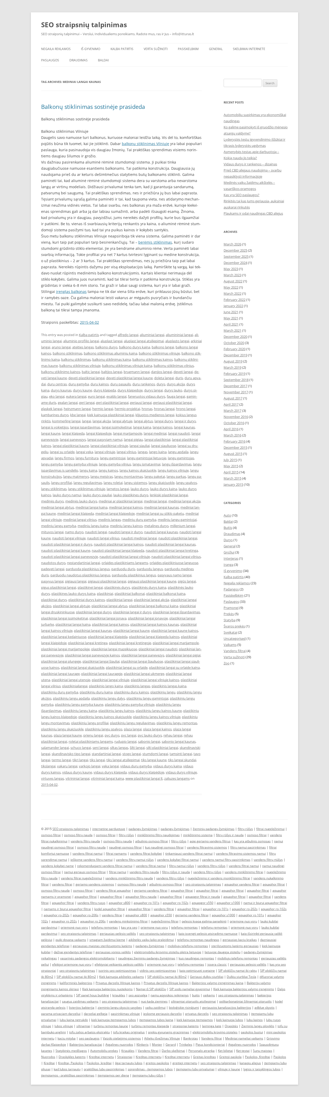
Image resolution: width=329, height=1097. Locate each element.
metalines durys (156, 525)
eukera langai (76, 396)
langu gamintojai (112, 458)
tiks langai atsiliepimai (123, 760)
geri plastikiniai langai (112, 402)
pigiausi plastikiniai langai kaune (152, 581)
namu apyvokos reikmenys (170, 995)
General (216, 49)
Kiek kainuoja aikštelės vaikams (121, 977)
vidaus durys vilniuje (181, 772)
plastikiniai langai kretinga (87, 643)
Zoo (227, 663)
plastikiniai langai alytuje (71, 606)
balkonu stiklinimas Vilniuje (145, 143)
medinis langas (109, 519)
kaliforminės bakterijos (76, 983)
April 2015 (231, 472)
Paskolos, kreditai (99, 1063)
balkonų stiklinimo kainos (60, 371)
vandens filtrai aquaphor (113, 890)
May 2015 (231, 466)
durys (161, 384)
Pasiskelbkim (188, 49)
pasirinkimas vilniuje (125, 1014)
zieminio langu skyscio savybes (120, 1007)
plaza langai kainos (157, 729)
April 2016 (231, 429)
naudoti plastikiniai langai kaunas (170, 544)
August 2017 (233, 398)
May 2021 (231, 318)
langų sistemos (135, 482)
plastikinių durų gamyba (59, 692)
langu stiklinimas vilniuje (86, 489)
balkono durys (106, 347)
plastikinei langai (90, 587)
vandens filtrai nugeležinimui (81, 878)
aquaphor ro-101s (146, 903)
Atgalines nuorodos (119, 1044)
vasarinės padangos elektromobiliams (87, 958)
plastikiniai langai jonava (107, 618)
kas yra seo (129, 927)
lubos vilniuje (63, 1026)
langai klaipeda (73, 433)
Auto (227, 515)
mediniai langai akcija (184, 501)
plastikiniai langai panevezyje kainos (92, 655)
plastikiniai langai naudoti (158, 649)
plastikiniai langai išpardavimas (176, 612)
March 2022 (232, 293)
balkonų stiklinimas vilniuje (79, 365)
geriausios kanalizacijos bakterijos (226, 1007)
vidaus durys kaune (77, 772)
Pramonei (231, 607)
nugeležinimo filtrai (164, 921)
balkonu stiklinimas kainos (152, 359)
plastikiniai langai (119, 599)
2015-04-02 (89, 322)
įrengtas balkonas (71, 291)
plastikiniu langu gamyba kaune (79, 704)
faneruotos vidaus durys (146, 396)
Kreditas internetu (148, 1057)
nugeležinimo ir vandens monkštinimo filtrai (219, 878)
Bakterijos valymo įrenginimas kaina (217, 983)
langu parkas (176, 476)
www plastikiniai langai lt (144, 778)
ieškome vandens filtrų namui (91, 859)
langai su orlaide (62, 452)
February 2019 (234, 373)
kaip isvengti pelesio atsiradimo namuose (207, 933)
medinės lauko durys (81, 501)
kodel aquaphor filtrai (109, 909)
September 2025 (236, 256)
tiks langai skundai (182, 760)
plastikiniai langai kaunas (93, 630)
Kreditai (49, 1063)
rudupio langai (125, 741)
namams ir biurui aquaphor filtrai (67, 909)
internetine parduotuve (108, 829)
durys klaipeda (105, 390)
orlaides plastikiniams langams (125, 562)
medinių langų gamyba (58, 525)
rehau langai (172, 735)
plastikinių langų (162, 692)
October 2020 (234, 342)
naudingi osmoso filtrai (125, 847)
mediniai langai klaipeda (75, 513)
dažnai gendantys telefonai (73, 952)
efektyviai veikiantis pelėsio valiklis (119, 964)
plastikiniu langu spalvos (103, 729)
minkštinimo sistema (198, 835)
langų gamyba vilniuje (80, 464)
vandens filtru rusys (91, 903)
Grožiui (229, 552)
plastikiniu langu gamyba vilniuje (129, 704)
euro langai (96, 396)
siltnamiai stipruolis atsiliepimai (193, 1001)
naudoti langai (96, 532)
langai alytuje (122, 421)
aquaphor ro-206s (85, 915)
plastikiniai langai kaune (131, 630)
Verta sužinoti (156, 49)
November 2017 (236, 392)
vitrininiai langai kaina (107, 778)
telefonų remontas (104, 927)
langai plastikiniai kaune (71, 445)
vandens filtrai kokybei (146, 853)
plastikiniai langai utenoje (71, 680)
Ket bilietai (225, 1050)
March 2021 (232, 330)
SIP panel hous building (92, 995)
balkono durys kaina (134, 347)
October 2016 (234, 423)
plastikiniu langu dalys (108, 698)
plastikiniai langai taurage (60, 673)
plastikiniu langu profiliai (89, 723)
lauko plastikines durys (130, 495)
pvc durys (112, 735)
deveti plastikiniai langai (86, 378)
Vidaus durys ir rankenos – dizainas (250, 164)
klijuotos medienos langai (154, 415)
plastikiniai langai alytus (109, 606)
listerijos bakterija (81, 1007)
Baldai (103, 60)
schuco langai (80, 747)
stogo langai (131, 753)
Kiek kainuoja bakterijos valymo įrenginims (243, 989)
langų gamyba (52, 464)
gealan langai (68, 402)
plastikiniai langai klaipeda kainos (154, 636)
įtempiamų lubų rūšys (147, 1075)
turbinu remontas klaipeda (150, 1026)
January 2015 (233, 484)
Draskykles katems (72, 1057)
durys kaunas (61, 390)
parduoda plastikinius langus (88, 569)
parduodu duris (123, 569)
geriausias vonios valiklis (113, 952)
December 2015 (235, 447)
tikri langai (80, 760)
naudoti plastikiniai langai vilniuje (124, 556)
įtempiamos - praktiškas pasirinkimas (67, 1075)
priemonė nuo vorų (74, 927)
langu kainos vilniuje (173, 470)
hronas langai (164, 408)
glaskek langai (51, 408)
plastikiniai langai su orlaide (127, 667)
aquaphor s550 (161, 915)
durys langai (153, 390)
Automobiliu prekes (104, 1050)
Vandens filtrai (235, 650)
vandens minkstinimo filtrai (128, 921)
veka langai (110, 766)
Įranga (228, 564)
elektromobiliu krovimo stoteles (215, 1032)
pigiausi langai (75, 581)
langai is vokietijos (55, 427)
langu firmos (64, 458)
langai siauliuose (163, 445)
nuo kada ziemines (154, 1001)
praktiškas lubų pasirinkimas (104, 1069)
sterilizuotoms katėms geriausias (235, 946)
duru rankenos (143, 384)
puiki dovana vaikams (71, 940)
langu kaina (88, 470)
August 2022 (233, 281)
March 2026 (232, 244)
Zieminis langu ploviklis (257, 1026)
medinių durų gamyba (139, 519)
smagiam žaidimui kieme (107, 940)
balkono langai (163, 347)
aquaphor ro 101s (251, 915)
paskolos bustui (252, 1032)
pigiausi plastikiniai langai (107, 581)
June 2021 (231, 312)
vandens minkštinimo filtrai (244, 872)
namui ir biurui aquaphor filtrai (265, 903)
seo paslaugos (89, 1038)
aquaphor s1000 (228, 903)
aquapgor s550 (202, 903)
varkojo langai (89, 766)
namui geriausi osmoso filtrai (85, 872)
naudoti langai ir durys (125, 532)
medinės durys (52, 501)
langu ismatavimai (146, 464)
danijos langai (161, 371)
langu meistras (101, 476)
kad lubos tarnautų (67, 1069)
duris (179, 378)
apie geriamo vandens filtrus (210, 841)
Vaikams (230, 644)
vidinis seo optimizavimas (158, 970)
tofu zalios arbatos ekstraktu (89, 1032)
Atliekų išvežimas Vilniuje (162, 1038)
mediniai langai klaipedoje (115, 513)
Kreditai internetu (101, 1057)
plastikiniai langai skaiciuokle (82, 667)
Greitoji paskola (230, 1057)
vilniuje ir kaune (229, 1069)
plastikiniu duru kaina (96, 692)
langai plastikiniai (157, 439)
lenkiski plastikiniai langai (169, 495)
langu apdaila (178, 452)
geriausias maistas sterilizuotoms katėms (102, 946)
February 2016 (234, 441)
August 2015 (233, 453)
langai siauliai (140, 445)
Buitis (228, 527)
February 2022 (234, 299)
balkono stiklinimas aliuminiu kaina (110, 353)
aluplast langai (111, 341)
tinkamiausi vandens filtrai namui (189, 853)
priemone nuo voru (243, 921)
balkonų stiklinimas (76, 359)
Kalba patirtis (122, 49)
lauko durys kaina (163, 489)
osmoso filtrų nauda (78, 835)
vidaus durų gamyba (136, 766)
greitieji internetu (184, 1063)
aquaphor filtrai (274, 884)
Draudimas (78, 60)
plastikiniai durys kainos (86, 599)
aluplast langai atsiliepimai (144, 341)
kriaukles (118, 995)
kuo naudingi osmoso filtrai (164, 847)
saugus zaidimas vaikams (80, 1001)
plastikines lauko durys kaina (73, 593)
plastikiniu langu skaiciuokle (62, 729)
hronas (147, 408)
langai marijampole (127, 433)
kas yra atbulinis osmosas (252, 841)
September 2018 (236, 379)
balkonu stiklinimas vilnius (174, 365)
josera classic (217, 964)
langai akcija (102, 421)
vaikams (209, 995)
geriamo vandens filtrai (150, 890)
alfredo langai (128, 334)
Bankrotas (190, 1038)
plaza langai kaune (68, 735)
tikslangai (48, 766)
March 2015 (232, 478)
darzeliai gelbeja (95, 1014)
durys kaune (82, 390)
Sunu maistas (262, 1050)
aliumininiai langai (179, 334)
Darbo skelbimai (173, 1050)
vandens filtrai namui (87, 853)
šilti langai (137, 747)
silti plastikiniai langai (162, 747)
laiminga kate (211, 1026)
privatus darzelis (197, 1014)
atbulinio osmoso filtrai (151, 841)
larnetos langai (118, 489)
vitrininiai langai (77, 778)
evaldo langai (116, 396)
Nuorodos (48, 1057)
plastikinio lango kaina (106, 686)
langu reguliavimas (88, 482)
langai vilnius (126, 452)
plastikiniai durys (54, 599)
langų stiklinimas (54, 489)
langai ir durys (185, 421)
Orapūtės (231, 1026)
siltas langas (119, 747)
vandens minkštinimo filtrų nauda (129, 878)
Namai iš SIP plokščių (151, 989)
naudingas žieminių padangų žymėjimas (146, 958)
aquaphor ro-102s (175, 903)
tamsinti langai (181, 753)
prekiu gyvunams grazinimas (168, 1032)
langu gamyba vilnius (115, 464)
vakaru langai (67, 766)
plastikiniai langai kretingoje (130, 643)
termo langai (61, 760)
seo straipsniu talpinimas (203, 884)
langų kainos (108, 470)
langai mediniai (155, 433)
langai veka (84, 452)
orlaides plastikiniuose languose (174, 562)
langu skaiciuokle (162, 482)
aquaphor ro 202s (64, 921)
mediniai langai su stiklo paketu (160, 513)
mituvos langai (52, 532)
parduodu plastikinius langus (134, 575)
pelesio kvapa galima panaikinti (204, 921)
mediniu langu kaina (93, 525)
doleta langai (164, 378)
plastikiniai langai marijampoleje (65, 649)
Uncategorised (235, 638)
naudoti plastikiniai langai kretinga (172, 550)
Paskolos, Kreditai (257, 1057)
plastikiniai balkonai (130, 593)
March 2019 (232, 367)
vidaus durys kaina (167, 766)
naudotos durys (53, 562)
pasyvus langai (52, 581)
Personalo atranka (201, 1050)
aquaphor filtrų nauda (141, 896)
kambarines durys (55, 415)
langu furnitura (87, 458)
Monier (157, 1044)
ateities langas (83, 347)
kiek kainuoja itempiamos (195, 1020)
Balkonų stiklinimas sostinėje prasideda (93, 106)
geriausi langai (141, 402)
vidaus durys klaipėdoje (146, 772)
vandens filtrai (62, 884)
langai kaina (142, 427)
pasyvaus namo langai (174, 575)
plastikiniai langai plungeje (61, 661)
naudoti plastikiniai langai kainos (118, 544)
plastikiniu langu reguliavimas (132, 723)
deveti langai (183, 371)
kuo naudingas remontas (196, 958)
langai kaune (50, 433)
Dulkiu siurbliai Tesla (241, 977)
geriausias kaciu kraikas (240, 940)
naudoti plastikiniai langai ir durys (66, 544)
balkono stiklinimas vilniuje (159, 353)
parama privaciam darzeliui (60, 1014)
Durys (228, 540)
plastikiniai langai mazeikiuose (114, 649)
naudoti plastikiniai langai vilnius (176, 556)
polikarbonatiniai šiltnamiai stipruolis (245, 1001)
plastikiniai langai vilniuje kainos (155, 680)
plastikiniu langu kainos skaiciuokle (105, 716)
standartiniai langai (106, 753)
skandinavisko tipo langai (71, 753)
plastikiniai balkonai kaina (165, 593)
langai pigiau (133, 439)
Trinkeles (185, 1044)
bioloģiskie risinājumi (184, 1007)
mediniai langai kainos (126, 507)
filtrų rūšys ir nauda (230, 835)
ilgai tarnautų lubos (128, 1063)
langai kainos (162, 427)
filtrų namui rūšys (181, 866)
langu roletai (113, 482)
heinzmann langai (77, 408)
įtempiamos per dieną (113, 1075)
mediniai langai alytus (57, 507)
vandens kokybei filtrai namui (178, 859)
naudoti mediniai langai (139, 538)
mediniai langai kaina (91, 507)
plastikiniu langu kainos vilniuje (156, 716)
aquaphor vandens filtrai (241, 884)
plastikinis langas (137, 686)
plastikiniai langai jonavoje (148, 618)
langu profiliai (61, 482)
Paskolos (279, 1057)
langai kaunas (184, 427)
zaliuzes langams (177, 778)
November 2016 (236, 416)
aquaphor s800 (119, 903)
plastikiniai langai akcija (151, 599)
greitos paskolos (157, 1063)
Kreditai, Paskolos (70, 1063)
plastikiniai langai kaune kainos (174, 630)
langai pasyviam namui (104, 439)
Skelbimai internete (249, 49)
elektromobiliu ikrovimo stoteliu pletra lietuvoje (167, 952)
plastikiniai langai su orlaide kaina (174, 667)
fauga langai (176, 396)
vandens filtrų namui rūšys (135, 859)
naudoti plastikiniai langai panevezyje (69, 556)
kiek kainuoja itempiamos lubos (113, 1020)
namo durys (74, 532)
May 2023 (231, 268)
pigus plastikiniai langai (58, 587)
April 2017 (231, 404)
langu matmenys (76, 476)
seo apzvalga (138, 995)
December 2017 (235, 386)
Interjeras (231, 558)
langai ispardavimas (85, 427)
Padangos (231, 589)
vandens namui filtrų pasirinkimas (226, 859)
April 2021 (231, 324)
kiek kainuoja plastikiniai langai (110, 415)
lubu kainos (254, 1020)
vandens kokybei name (57, 866)
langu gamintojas (181, 458)
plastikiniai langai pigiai (183, 655)
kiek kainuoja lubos (229, 1020)
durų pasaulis (120, 384)
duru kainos (99, 384)
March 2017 (232, 410)
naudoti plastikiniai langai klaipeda (118, 550)
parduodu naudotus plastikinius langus (80, 575)
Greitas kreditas (204, 1057)
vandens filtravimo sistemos (207, 847)
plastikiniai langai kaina (73, 624)
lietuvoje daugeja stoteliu (222, 952)
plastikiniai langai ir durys (132, 612)
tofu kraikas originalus (129, 1032)
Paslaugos (50, 60)
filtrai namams (116, 853)
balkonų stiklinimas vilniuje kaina (127, 365)
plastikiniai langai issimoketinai (64, 618)
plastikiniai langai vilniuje (110, 680)
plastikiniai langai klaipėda (107, 636)
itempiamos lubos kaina (156, 1020)
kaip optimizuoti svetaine (197, 970)
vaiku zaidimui (155, 1007)
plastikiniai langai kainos (110, 624)
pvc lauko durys (150, 735)
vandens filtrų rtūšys (268, 859)
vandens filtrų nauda (85, 841)
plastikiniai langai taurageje (101, 673)
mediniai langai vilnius (80, 519)
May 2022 (231, 287)
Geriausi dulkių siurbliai (206, 977)
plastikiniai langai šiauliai (101, 661)
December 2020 (235, 336)
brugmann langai (137, 371)
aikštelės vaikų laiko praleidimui (151, 940)
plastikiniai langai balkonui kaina (153, 606)
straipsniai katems (185, 1026)
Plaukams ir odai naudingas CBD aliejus (253, 213)
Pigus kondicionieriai (210, 1044)
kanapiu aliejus (250, 1063)
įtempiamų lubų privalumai (195, 1069)
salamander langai (55, 747)
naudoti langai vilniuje (69, 538)
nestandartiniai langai (83, 562)
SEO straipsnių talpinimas (84, 24)
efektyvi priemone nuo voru (71, 964)
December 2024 (235, 262)
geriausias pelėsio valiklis (118, 933)
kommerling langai (66, 421)
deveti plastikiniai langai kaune (129, 378)
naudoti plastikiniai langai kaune (65, 550)
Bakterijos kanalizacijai (85, 1044)
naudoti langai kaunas (161, 532)
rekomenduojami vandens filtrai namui (104, 866)
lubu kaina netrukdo (74, 1020)
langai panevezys (73, 439)
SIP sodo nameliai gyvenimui (189, 989)
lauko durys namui (67, 495)
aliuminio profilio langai (81, 341)
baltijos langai (111, 371)
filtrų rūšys (245, 829)
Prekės (229, 614)
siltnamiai (83, 1026)
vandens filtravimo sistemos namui (241, 853)
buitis (196, 995)
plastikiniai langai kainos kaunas (154, 624)
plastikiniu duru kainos (131, 692)
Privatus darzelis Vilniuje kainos (118, 983)
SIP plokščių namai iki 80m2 (76, 977)
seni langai (100, 747)
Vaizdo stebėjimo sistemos (122, 1038)
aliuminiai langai (152, 334)
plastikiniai (105, 593)
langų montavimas (128, 476)
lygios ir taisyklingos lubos (261, 1069)
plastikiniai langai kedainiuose (63, 636)
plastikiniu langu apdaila (71, 698)
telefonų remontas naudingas (198, 940)
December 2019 (235, 355)
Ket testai (243, 1050)
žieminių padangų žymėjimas (213, 829)
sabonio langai (149, 741)
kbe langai (78, 415)
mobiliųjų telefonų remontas (188, 946)
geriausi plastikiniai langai (172, 402)
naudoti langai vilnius (103, 538)
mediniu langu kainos (126, 525)
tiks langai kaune (154, 760)
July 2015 (230, 459)
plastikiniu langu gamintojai (147, 698)
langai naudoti (179, 433)
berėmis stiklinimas (155, 242)
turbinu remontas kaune (111, 1026)
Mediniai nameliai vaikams (244, 1038)
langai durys (163, 421)
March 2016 (232, 435)
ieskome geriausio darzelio (162, 1014)
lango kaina (158, 452)
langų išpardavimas (176, 464)
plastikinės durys (117, 587)
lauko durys (140, 489)
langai (86, 421)
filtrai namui (117, 872)
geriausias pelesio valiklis (248, 964)
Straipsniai (124, 1057)
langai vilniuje (105, 452)
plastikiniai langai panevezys (142, 655)
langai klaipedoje (99, 433)
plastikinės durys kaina (149, 587)
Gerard (171, 1044)
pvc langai (128, 735)
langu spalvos (186, 482)
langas (143, 452)
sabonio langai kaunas (179, 741)
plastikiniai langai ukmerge (144, 673)
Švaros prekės (234, 626)
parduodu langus (150, 569)
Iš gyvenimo (90, 49)
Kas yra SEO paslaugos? (241, 195)
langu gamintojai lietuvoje (146, 458)
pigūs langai (187, 581)
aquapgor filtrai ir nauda (202, 896)
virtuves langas (52, 778)
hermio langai (102, 408)
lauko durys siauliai (97, 495)
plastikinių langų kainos (116, 710)
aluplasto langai (177, 341)
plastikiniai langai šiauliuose (142, 661)
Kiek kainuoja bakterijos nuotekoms (107, 989)
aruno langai (61, 347)
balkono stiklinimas (67, 353)
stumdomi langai (155, 753)
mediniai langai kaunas (161, 507)
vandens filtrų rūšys (211, 866)
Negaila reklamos (56, 49)
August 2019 (233, 361)
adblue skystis (264, 1007)
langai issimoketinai (117, 427)
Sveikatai (230, 632)
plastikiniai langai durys (94, 612)
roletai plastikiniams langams (91, 741)
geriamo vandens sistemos (95, 884)
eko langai (57, 396)
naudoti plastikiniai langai (177, 538)
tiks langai (97, 760)
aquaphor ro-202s (245, 909)
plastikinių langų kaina (80, 710)
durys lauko (173, 390)
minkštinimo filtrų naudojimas (158, 835)
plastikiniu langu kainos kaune (159, 710)
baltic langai (91, 371)
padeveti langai (52, 569)
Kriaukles (127, 1050)
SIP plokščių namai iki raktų (237, 970)
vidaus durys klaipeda (110, 772)
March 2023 (232, 275)
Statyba (229, 620)
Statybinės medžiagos (71, 1050)
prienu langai (93, 735)
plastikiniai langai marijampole (176, 643)
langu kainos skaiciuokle (138, 470)
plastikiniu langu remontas (177, 723)
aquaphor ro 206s (93, 921)
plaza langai (133, 729)
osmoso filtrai (51, 835)
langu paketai (154, 476)
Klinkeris (142, 1044)
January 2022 (233, 305)
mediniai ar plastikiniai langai (120, 501)
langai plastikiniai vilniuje (109, 445)
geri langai (87, 402)
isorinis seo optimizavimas (117, 970)
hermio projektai (127, 408)
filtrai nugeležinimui (270, 829)
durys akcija (176, 384)
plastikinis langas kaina (169, 686)
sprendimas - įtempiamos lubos (150, 1069)
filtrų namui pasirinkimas (248, 847)
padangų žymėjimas (143, 829)
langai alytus (143, 421)
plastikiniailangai (74, 686)
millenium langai (182, 525)
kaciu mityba (67, 1038)
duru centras (57, 384)
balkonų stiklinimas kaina (111, 359)
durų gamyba (78, 384)
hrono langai (185, 408)
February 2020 (234, 349)
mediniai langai (155, 501)
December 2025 (235, 250)
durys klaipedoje (130, 390)
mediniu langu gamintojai (177, 519)
